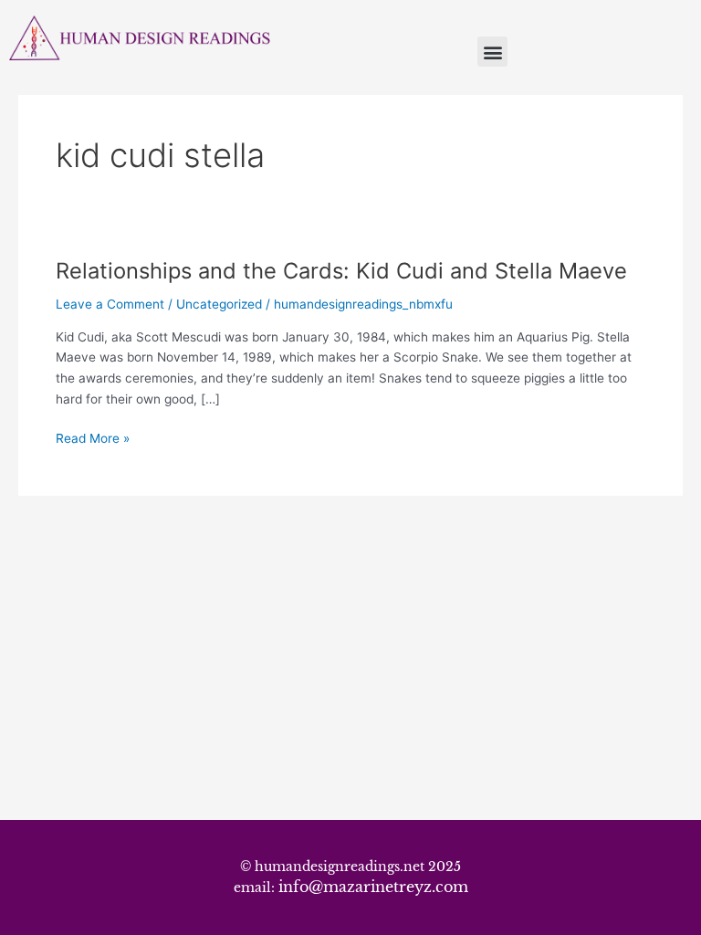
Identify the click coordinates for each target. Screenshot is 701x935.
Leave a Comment (110, 304)
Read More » (93, 437)
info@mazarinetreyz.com (373, 886)
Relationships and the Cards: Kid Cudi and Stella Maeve (341, 270)
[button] (492, 52)
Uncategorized (219, 304)
